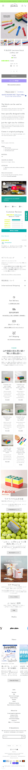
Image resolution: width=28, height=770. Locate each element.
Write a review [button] (14, 230)
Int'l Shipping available (14, 339)
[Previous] (1, 25)
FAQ (14, 610)
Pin (21, 206)
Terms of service (14, 757)
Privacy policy (6, 756)
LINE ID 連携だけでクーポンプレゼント (14, 327)
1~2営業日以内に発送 (14, 303)
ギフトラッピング (7, 258)
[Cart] (25, 5)
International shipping (14, 718)
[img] (5, 240)
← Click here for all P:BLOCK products (11, 199)
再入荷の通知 (26, 216)
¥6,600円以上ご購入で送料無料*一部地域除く (14, 315)
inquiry (14, 701)
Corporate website (14, 716)
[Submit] (23, 736)
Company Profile (14, 715)
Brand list (14, 692)
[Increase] (17, 71)
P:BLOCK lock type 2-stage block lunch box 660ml (7, 387)
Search (14, 751)
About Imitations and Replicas (14, 704)
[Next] (26, 25)
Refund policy (14, 756)
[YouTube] (17, 749)
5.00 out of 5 (18, 215)
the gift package (11, 176)
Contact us (14, 720)
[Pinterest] (15, 749)
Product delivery (14, 697)
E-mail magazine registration (14, 713)
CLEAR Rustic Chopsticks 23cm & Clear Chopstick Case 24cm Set (20, 451)
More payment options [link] (14, 84)
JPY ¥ (17, 745)
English (9, 745)
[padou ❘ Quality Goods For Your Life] (14, 5)
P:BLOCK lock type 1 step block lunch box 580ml (20, 387)
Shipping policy (21, 756)
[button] (5, 60)
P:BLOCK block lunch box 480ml (7, 418)
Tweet (8, 206)
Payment (14, 699)
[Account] (22, 5)
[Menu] (3, 5)
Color (14, 63)
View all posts (14, 680)
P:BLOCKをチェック (14, 509)
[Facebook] (13, 749)
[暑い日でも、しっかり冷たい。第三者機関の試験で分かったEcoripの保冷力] (10, 653)
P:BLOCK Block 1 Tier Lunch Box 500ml (20, 418)
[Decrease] (11, 71)
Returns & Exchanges (14, 696)
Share (15, 206)
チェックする (14, 596)
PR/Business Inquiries (14, 703)
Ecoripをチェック (14, 552)
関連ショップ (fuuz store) (14, 722)
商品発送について (7, 280)
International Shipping (10, 285)
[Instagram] (11, 749)
